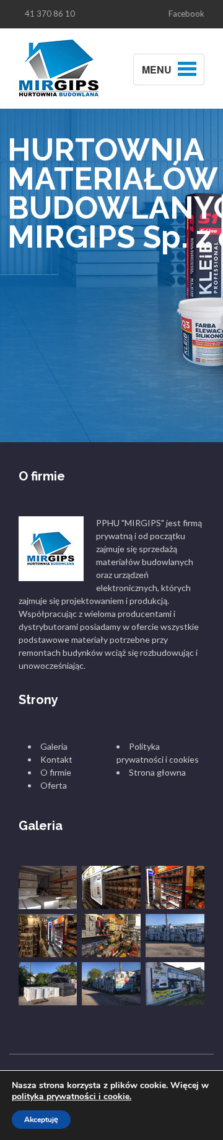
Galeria (54, 746)
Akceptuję (41, 1120)
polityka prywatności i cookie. (71, 1096)
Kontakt (56, 759)
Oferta (53, 785)
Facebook (186, 14)
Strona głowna (157, 772)
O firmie (55, 772)
